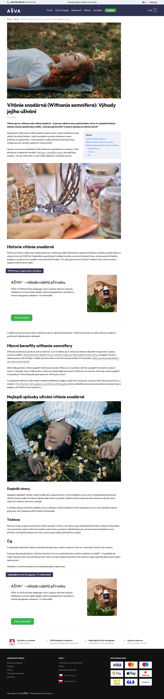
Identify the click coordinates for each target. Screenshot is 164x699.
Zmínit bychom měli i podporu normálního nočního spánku (42, 384)
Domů (9, 19)
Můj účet (153, 2)
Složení (61, 666)
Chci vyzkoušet (22, 621)
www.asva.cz (69, 675)
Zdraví (16, 19)
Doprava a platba (14, 663)
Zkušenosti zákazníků (67, 670)
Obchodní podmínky (15, 673)
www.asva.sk (69, 681)
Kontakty (11, 677)
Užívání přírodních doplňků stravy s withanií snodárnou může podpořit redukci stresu (60, 355)
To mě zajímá (21, 317)
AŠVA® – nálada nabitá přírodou (38, 282)
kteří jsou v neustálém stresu (50, 152)
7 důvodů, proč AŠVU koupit (70, 663)
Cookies (10, 666)
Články (10, 670)
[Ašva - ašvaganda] (102, 311)
